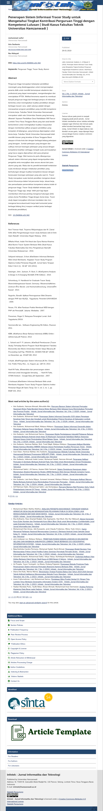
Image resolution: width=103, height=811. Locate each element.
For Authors (12, 761)
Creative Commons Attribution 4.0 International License (77, 152)
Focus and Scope (17, 620)
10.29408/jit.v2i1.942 (21, 215)
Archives (19, 9)
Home (10, 9)
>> (17, 496)
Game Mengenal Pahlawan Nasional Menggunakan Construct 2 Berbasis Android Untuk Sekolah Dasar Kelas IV (51, 531)
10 (27, 597)
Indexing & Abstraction (20, 672)
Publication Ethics (18, 644)
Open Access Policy (18, 639)
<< (9, 597)
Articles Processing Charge (21, 662)
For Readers (13, 756)
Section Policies (17, 625)
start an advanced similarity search (33, 603)
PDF (67, 38)
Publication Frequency (19, 630)
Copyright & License (19, 648)
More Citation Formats (72, 81)
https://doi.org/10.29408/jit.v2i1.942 (27, 63)
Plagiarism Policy (17, 653)
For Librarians (13, 766)
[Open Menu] (8, 2)
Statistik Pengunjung (15, 792)
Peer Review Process (19, 635)
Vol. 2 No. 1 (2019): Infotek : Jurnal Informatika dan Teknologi (47, 9)
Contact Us (15, 681)
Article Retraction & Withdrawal (23, 658)
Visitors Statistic (17, 676)
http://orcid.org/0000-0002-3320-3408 (19, 49)
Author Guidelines (17, 667)
